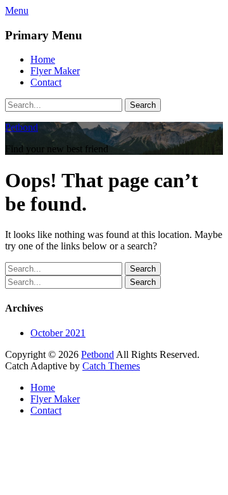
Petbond (21, 127)
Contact (45, 82)
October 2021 (58, 332)
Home (42, 59)
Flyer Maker (55, 70)
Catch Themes (111, 365)
